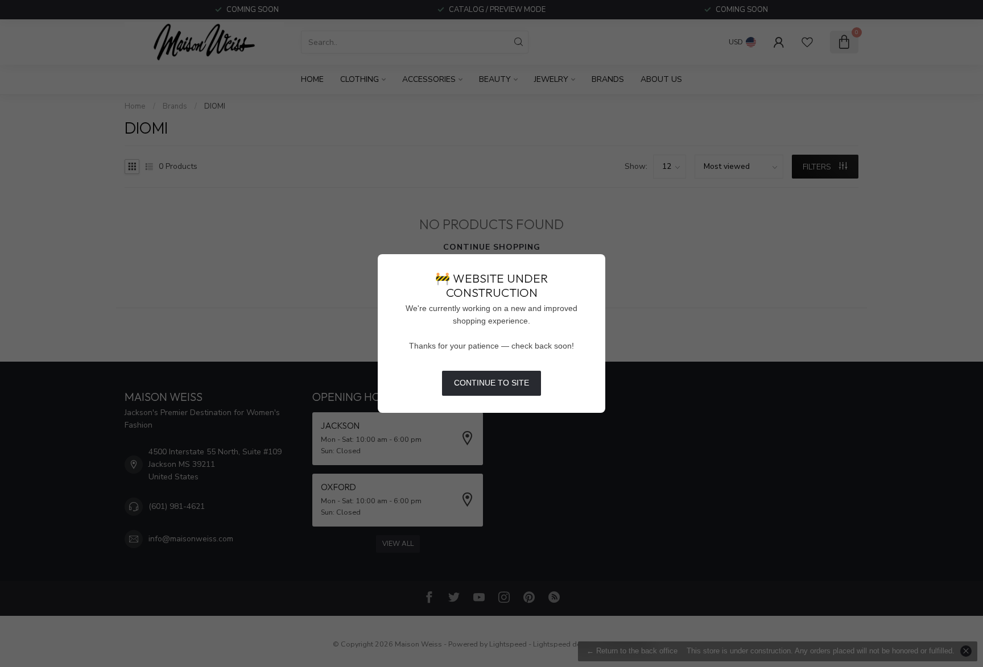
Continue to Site (491, 382)
